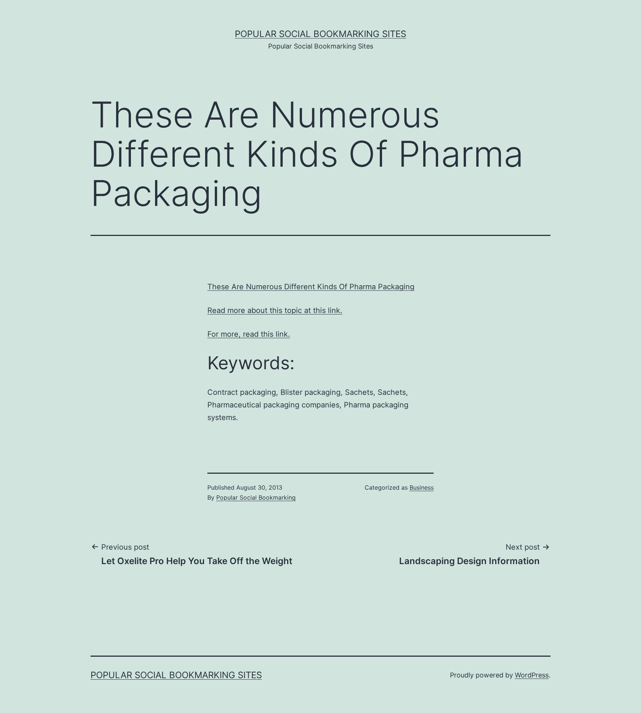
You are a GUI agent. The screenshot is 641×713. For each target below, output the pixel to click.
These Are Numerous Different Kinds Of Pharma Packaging (310, 286)
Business (422, 487)
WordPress (532, 675)
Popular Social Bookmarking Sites (320, 34)
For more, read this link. (248, 334)
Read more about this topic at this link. (274, 310)
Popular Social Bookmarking (256, 497)
